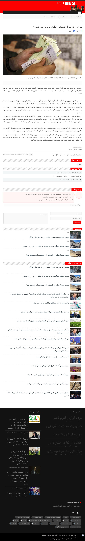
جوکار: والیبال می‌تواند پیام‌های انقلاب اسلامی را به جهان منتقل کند (41, 339)
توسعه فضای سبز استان (23, 517)
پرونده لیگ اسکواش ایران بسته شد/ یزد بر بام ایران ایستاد (45, 312)
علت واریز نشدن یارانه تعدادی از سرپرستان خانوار (66, 176)
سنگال (16, 520)
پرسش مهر (55, 523)
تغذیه (66, 517)
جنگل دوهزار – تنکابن (62, 526)
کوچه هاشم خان (25, 523)
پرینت (71, 31)
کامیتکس (14, 523)
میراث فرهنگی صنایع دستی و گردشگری (40, 520)
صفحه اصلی (64, 16)
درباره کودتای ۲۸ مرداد (67, 434)
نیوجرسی (57, 520)
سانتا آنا (66, 520)
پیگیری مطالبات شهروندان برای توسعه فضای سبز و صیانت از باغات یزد (17, 441)
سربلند (24, 520)
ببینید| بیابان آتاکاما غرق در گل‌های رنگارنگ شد (50, 366)
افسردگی (36, 523)
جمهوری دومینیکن (66, 523)
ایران (45, 16)
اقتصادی (49, 16)
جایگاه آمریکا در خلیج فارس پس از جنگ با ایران (65, 445)
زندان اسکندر (76, 520)
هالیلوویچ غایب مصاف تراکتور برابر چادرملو (51, 303)
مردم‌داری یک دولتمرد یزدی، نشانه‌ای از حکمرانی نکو (64, 453)
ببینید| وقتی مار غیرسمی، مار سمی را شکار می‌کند (48, 384)
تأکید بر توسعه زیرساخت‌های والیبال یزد (53, 357)
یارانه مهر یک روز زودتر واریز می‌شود (70, 179)
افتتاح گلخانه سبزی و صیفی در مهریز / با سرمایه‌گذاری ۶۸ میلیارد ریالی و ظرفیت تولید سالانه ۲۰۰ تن (18, 457)
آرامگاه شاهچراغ (38, 517)
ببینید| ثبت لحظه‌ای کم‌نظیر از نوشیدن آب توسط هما (47, 255)
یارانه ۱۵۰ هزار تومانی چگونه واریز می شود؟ (57, 26)
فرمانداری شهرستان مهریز (53, 517)
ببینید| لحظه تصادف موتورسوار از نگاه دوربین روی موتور (46, 246)
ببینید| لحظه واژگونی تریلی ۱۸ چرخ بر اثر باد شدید (48, 375)
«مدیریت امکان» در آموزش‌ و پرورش (64, 428)
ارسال (77, 31)
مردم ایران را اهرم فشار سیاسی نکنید (67, 420)
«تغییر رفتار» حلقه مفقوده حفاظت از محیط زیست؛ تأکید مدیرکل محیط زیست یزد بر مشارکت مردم (17, 478)
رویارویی (45, 523)
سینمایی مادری (75, 517)
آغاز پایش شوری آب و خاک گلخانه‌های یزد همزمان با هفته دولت (43, 321)
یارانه (80, 164)
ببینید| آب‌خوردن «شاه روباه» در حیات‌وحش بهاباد (49, 237)
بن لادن (77, 523)
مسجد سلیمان (75, 526)
